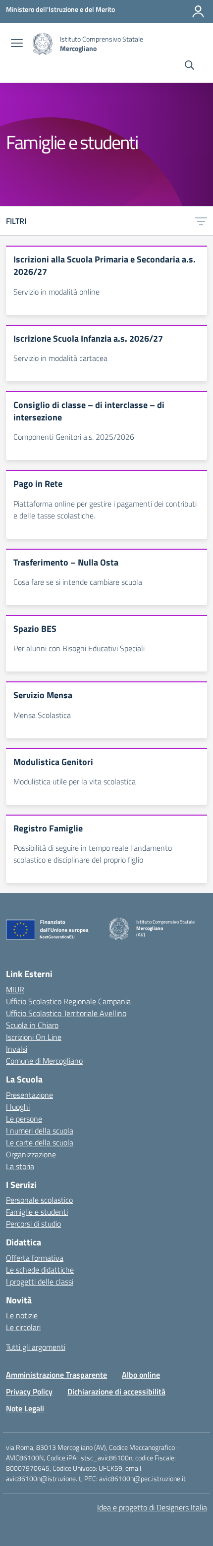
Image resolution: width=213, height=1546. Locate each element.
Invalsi (16, 1049)
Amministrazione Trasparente (56, 1375)
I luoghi (18, 1107)
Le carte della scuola (39, 1142)
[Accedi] (198, 11)
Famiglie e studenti (37, 1212)
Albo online (141, 1375)
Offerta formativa (34, 1258)
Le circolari (23, 1327)
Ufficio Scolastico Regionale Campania (68, 1001)
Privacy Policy (29, 1391)
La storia (20, 1166)
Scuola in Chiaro (32, 1025)
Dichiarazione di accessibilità (116, 1391)
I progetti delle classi (39, 1282)
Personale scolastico (39, 1200)
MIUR (15, 989)
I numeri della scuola (39, 1130)
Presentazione (29, 1095)
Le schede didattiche (40, 1270)
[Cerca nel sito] (189, 66)
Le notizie (22, 1315)
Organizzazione (31, 1154)
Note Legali (25, 1408)
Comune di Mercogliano (44, 1061)
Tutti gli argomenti (35, 1347)
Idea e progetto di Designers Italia (152, 1507)
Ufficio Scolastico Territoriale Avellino (66, 1013)
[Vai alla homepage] (43, 44)
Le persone (24, 1119)
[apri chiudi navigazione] (17, 44)
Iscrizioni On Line (33, 1037)
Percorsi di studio (33, 1224)
